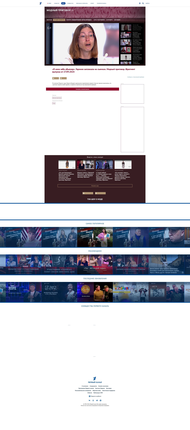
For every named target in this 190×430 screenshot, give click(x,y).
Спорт (92, 3)
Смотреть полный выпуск (82, 89)
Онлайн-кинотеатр (103, 386)
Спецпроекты (93, 386)
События (89, 392)
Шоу (63, 3)
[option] (131, 26)
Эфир (49, 3)
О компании (85, 386)
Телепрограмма (101, 3)
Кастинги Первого (100, 388)
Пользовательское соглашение (83, 390)
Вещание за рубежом (96, 396)
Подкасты (70, 3)
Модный (59, 10)
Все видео (109, 388)
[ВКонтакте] (55, 78)
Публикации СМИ (98, 392)
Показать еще (95, 185)
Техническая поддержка (108, 390)
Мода (54, 103)
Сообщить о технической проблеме (135, 77)
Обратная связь (97, 390)
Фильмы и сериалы (82, 3)
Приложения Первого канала (86, 388)
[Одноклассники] (63, 78)
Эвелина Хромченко (57, 97)
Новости (56, 3)
